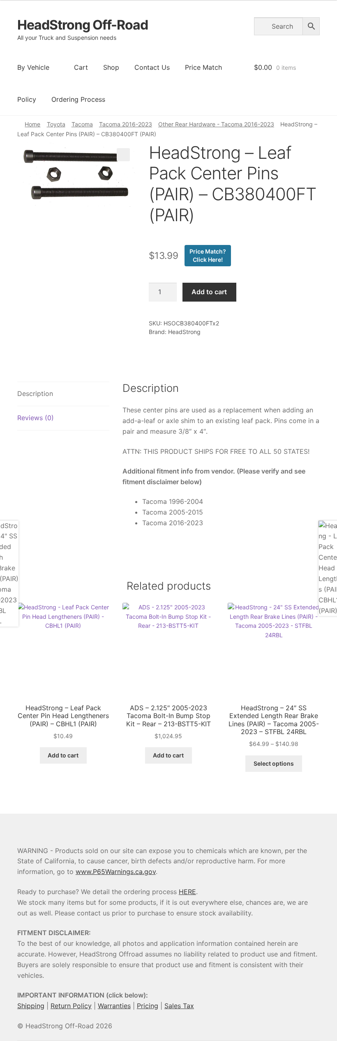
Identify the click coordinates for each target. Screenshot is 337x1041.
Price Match (203, 67)
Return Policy (71, 1006)
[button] (123, 154)
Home (32, 124)
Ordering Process (78, 99)
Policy (26, 99)
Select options (274, 763)
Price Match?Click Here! (207, 255)
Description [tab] (35, 393)
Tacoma (82, 124)
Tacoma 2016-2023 (125, 124)
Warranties (114, 1006)
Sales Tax (179, 1006)
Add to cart (209, 292)
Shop (111, 67)
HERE (187, 892)
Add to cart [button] (63, 755)
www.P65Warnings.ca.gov (116, 871)
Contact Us (152, 67)
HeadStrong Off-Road (82, 25)
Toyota (56, 124)
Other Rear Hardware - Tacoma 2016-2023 (216, 124)
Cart (81, 67)
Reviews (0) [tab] (35, 418)
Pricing (147, 1006)
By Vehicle (33, 67)
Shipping (30, 1006)
